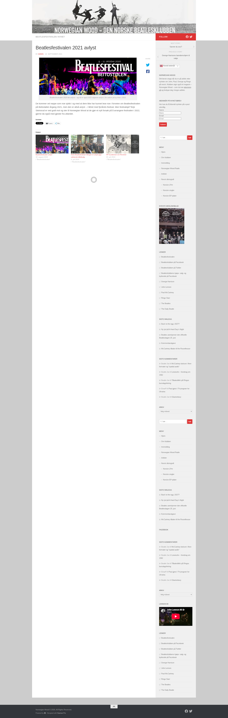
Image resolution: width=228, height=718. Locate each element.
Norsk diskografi (167, 179)
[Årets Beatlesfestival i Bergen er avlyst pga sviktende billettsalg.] (87, 144)
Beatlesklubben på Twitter (171, 268)
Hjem (163, 152)
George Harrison (167, 281)
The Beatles (166, 303)
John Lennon (166, 287)
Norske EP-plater (169, 196)
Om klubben (166, 157)
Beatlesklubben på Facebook (172, 262)
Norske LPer (168, 185)
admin (40, 54)
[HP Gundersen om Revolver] (122, 144)
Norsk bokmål (169, 66)
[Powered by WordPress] (45, 713)
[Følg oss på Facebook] (187, 36)
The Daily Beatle (167, 309)
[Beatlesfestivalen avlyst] (52, 144)
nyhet (61, 37)
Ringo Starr (165, 298)
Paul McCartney (167, 292)
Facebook (163, 530)
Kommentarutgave (168, 343)
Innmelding (165, 163)
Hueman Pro (61, 713)
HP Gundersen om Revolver (116, 155)
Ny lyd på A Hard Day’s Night (172, 329)
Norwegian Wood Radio (170, 168)
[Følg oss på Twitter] (191, 36)
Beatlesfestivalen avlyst (44, 155)
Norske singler (168, 190)
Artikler (164, 174)
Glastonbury (176, 397)
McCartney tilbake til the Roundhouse (175, 349)
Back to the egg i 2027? (170, 324)
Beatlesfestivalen (46, 37)
